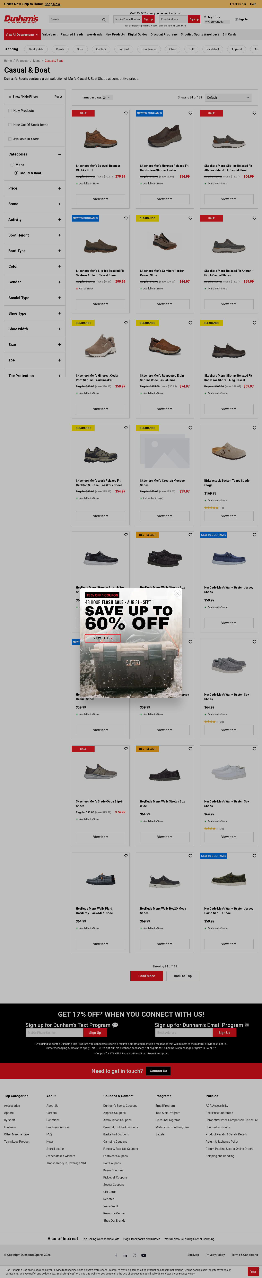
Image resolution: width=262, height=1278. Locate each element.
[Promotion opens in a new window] (131, 643)
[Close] (177, 593)
